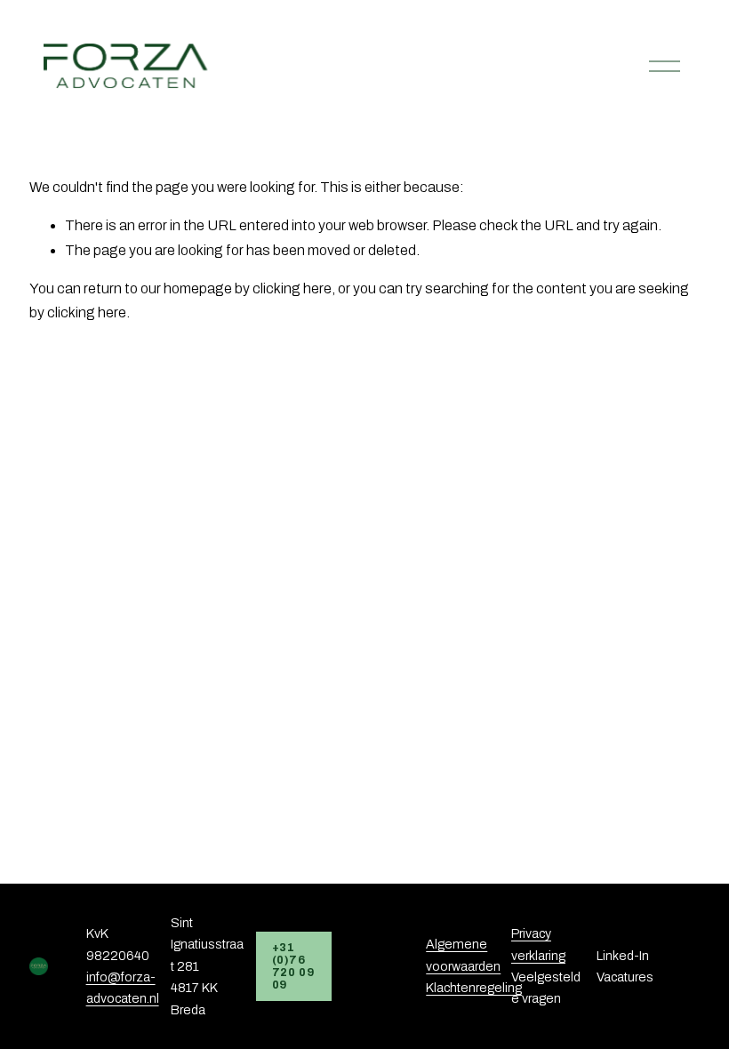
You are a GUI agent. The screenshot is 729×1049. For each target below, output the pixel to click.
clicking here (292, 288)
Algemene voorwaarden (463, 955)
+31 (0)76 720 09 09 (293, 966)
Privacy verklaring (538, 944)
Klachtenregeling (474, 988)
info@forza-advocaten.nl (122, 987)
